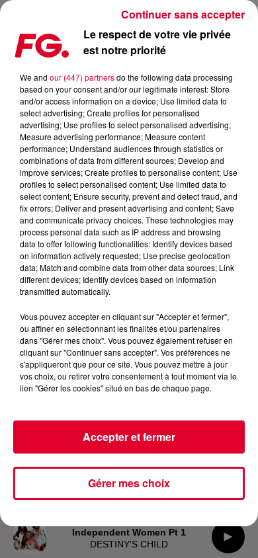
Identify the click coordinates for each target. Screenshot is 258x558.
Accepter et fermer (129, 436)
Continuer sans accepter (183, 14)
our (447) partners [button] (82, 77)
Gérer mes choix (129, 483)
